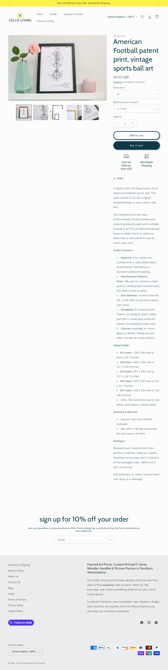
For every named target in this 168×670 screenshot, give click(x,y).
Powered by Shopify (36, 663)
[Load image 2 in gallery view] (40, 112)
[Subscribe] (109, 540)
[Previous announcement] (9, 3)
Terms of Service (17, 599)
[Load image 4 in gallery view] (74, 112)
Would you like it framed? (126, 102)
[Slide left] (11, 112)
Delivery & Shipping (19, 565)
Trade (11, 593)
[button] (41, 14)
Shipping (117, 82)
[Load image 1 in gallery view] (24, 112)
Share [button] (120, 178)
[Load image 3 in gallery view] (57, 112)
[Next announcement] (158, 3)
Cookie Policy (15, 611)
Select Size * (119, 87)
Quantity (117, 116)
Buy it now (136, 145)
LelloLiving (21, 663)
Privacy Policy (15, 605)
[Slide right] (103, 112)
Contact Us (14, 582)
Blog (10, 588)
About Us (13, 576)
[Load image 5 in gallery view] (91, 112)
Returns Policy (16, 570)
